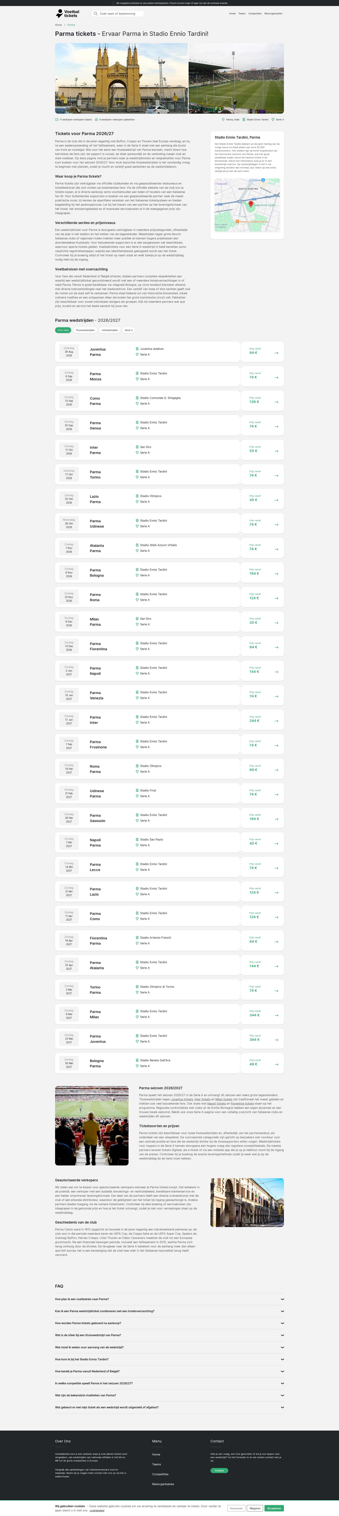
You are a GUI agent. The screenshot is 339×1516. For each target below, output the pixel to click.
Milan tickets (223, 1099)
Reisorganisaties (273, 13)
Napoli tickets (216, 1103)
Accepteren (274, 1508)
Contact (219, 1470)
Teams (242, 13)
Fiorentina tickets (242, 1103)
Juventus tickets (182, 1099)
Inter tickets (202, 1099)
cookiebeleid (97, 1510)
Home (232, 13)
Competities (255, 13)
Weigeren (255, 1508)
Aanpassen (236, 1508)
